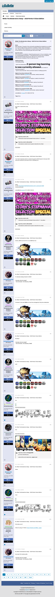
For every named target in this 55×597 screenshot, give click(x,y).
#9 (50, 359)
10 (37, 574)
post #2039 (26, 86)
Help (21, 583)
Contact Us (27, 583)
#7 (50, 297)
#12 (50, 464)
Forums (5, 11)
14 (4, 577)
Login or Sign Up (49, 1)
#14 (50, 519)
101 (20, 577)
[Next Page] (43, 36)
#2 (50, 101)
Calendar (12, 13)
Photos (6, 31)
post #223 (27, 78)
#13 (50, 489)
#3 (50, 154)
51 (16, 577)
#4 (50, 179)
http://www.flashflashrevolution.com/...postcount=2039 (31, 185)
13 (48, 574)
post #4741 (27, 74)
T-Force (23, 93)
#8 (50, 333)
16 (12, 577)
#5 (50, 235)
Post (9, 59)
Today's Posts (18, 13)
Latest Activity (8, 27)
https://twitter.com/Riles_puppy (34, 527)
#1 (50, 41)
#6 (50, 271)
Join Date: (6, 52)
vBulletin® (27, 589)
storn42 (23, 190)
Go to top (49, 583)
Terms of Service (40, 583)
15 (8, 577)
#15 (50, 549)
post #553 (26, 82)
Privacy (33, 583)
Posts (5, 24)
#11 (50, 424)
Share (9, 56)
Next (30, 577)
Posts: (5, 54)
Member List (5, 13)
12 (44, 574)
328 (25, 577)
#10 (50, 395)
